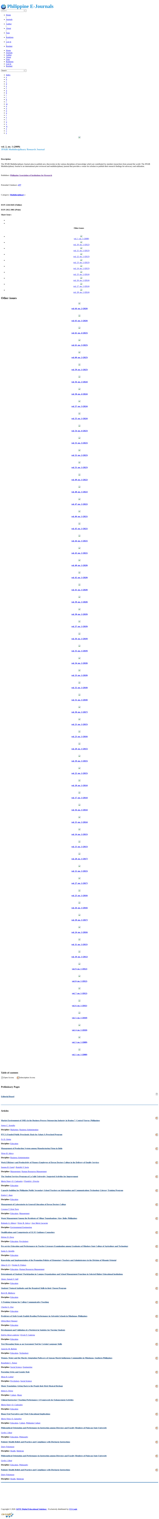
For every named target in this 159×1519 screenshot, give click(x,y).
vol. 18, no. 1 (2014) (81, 292)
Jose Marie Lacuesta (40, 1223)
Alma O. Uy (6, 1265)
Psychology (23, 1241)
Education (14, 1144)
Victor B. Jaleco (7, 1153)
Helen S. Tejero (7, 1391)
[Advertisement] (75, 1491)
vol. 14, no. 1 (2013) (81, 268)
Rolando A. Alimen (8, 1223)
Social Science (16, 1367)
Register (9, 46)
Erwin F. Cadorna (27, 1335)
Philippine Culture (33, 1423)
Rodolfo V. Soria (22, 1167)
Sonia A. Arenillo (7, 1251)
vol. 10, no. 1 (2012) (81, 245)
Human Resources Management (34, 1171)
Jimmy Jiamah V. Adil (9, 1279)
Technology (24, 1353)
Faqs (8, 33)
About (8, 28)
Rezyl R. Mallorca (8, 1293)
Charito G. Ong (7, 1307)
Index (8, 75)
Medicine (20, 1451)
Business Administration (28, 1130)
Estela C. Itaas (7, 1195)
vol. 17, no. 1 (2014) (81, 286)
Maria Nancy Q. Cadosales (12, 1181)
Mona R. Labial (7, 1377)
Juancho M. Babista (9, 1349)
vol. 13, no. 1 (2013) (81, 262)
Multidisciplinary (17, 195)
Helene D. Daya (7, 1237)
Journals (9, 19)
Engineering (27, 1367)
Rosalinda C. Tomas (9, 1363)
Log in (8, 42)
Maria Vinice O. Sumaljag (11, 1419)
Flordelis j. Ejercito (31, 1181)
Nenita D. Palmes (19, 1265)
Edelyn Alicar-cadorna (10, 1335)
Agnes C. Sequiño (8, 1125)
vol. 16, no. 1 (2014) (81, 280)
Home (8, 15)
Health (13, 1451)
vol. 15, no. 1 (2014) (81, 274)
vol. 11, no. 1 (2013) (81, 251)
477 (19, 185)
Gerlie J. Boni (6, 1433)
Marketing (14, 1130)
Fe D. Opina (6, 1139)
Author (9, 24)
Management (15, 1171)
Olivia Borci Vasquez (9, 1321)
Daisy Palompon (7, 1447)
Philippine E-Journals (30, 6)
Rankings (9, 37)
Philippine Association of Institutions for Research (31, 175)
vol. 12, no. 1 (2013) (81, 256)
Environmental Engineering (21, 1227)
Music (19, 1395)
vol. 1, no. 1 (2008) (81, 239)
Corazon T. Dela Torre (10, 1209)
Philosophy (23, 1437)
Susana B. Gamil (7, 1167)
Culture (13, 1395)
